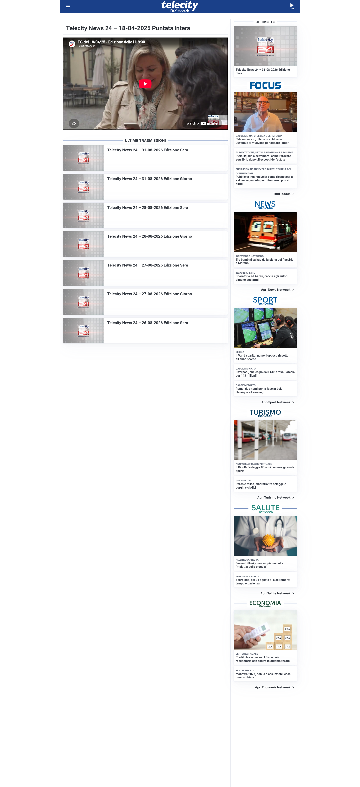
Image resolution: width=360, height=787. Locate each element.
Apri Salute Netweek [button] (275, 593)
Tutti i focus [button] (281, 194)
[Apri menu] (68, 7)
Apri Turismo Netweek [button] (273, 497)
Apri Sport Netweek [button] (275, 402)
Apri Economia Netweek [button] (272, 687)
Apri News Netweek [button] (275, 289)
